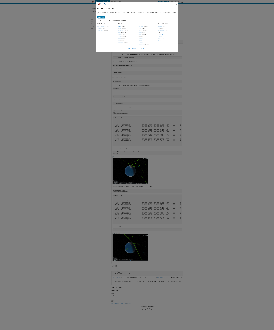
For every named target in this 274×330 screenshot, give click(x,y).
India (159, 28)
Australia (160, 26)
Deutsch (141, 38)
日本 (159, 38)
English (140, 40)
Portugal (140, 32)
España (119, 32)
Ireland (119, 38)
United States (100, 30)
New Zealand (161, 30)
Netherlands (140, 26)
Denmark (120, 28)
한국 (159, 40)
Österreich (140, 30)
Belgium (119, 26)
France (119, 36)
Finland (119, 34)
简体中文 (161, 34)
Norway (139, 28)
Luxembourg (120, 42)
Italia (119, 40)
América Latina (100, 26)
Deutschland (120, 30)
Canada (99, 28)
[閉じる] (176, 4)
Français (141, 42)
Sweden (139, 34)
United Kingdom (141, 44)
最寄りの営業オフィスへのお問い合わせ (137, 48)
